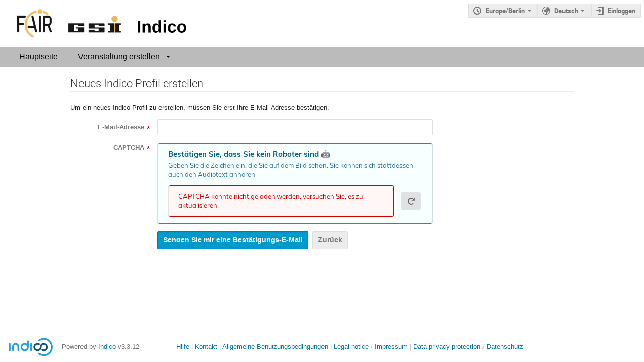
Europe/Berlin (505, 10)
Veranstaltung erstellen (119, 56)
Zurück (330, 240)
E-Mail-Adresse (121, 127)
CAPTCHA (128, 147)
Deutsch (566, 10)
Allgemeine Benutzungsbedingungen (275, 346)
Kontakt (206, 346)
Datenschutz (505, 346)
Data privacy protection (447, 346)
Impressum (391, 346)
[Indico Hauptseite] (95, 23)
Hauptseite (38, 56)
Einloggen (621, 10)
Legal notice (352, 346)
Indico (107, 346)
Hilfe (182, 346)
